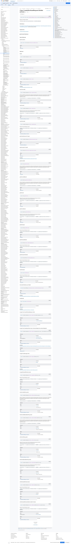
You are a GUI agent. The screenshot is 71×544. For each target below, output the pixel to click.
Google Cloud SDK (5, 3)
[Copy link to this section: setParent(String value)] (28, 437)
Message (37, 362)
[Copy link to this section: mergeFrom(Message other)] (30, 353)
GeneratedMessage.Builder (23, 26)
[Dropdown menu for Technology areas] (16, 1)
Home (20, 8)
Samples (13, 4)
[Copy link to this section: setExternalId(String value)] (29, 392)
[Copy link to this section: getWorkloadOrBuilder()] (28, 254)
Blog (56, 534)
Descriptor (21, 48)
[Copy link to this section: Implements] (25, 29)
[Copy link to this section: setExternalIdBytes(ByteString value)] (33, 414)
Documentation (23, 8)
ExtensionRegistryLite (39, 338)
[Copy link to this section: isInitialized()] (24, 298)
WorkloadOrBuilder (22, 267)
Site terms (18, 542)
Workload (21, 237)
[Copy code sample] (50, 16)
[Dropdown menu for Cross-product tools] (23, 1)
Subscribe (62, 542)
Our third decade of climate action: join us (30, 542)
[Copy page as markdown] (27, 12)
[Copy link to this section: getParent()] (24, 192)
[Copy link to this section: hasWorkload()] (25, 269)
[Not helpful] (50, 8)
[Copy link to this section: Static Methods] (27, 37)
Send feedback (48, 10)
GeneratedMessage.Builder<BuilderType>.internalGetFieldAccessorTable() (29, 296)
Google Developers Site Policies (30, 528)
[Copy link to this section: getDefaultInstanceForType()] (30, 136)
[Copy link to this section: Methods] (24, 51)
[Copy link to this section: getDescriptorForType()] (28, 147)
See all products (13, 534)
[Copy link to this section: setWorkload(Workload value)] (30, 481)
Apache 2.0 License (20, 528)
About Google (12, 542)
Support (27, 535)
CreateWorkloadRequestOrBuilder (24, 31)
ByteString (21, 190)
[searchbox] (5, 7)
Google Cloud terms (22, 542)
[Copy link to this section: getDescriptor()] (26, 39)
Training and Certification (44, 539)
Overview (2, 4)
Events (57, 535)
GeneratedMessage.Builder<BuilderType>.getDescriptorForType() (28, 158)
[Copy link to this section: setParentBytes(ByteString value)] (31, 459)
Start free (68, 3)
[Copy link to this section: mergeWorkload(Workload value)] (31, 372)
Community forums (28, 534)
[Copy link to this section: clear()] (22, 76)
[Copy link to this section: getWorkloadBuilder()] (27, 239)
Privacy (15, 542)
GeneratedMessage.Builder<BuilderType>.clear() (26, 87)
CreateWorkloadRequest (23, 62)
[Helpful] (49, 8)
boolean (21, 282)
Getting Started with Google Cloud (45, 535)
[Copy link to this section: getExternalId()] (25, 160)
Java (10, 3)
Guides (6, 4)
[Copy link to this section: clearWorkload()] (26, 121)
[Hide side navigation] (9, 542)
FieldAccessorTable (23, 293)
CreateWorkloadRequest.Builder (24, 84)
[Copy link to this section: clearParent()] (25, 105)
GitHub (41, 534)
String (21, 174)
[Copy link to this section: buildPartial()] (24, 64)
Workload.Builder (22, 252)
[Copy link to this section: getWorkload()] (25, 224)
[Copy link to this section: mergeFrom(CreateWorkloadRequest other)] (35, 312)
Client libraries (15, 3)
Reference (9, 4)
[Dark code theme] (49, 16)
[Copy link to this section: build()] (22, 53)
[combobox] (53, 1)
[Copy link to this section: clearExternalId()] (26, 89)
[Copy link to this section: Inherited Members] (29, 34)
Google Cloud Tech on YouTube (59, 539)
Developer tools (28, 8)
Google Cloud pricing (13, 535)
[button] (5, 38)
